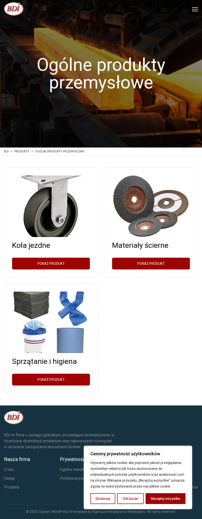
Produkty (11, 487)
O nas (9, 469)
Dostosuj (103, 499)
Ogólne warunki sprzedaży (82, 469)
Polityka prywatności (78, 478)
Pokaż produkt (51, 264)
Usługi (9, 478)
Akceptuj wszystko (165, 499)
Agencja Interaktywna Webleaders (119, 512)
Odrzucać (130, 499)
